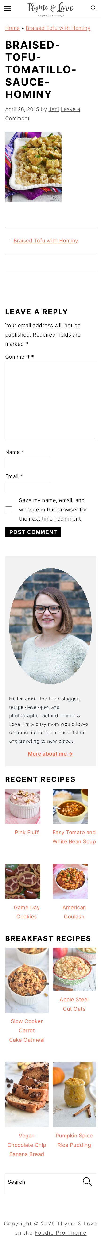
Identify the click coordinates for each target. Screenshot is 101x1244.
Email (14, 476)
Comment (19, 357)
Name (14, 452)
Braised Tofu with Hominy (58, 28)
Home (12, 28)
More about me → (50, 754)
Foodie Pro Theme (61, 1233)
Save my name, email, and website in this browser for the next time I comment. (53, 509)
